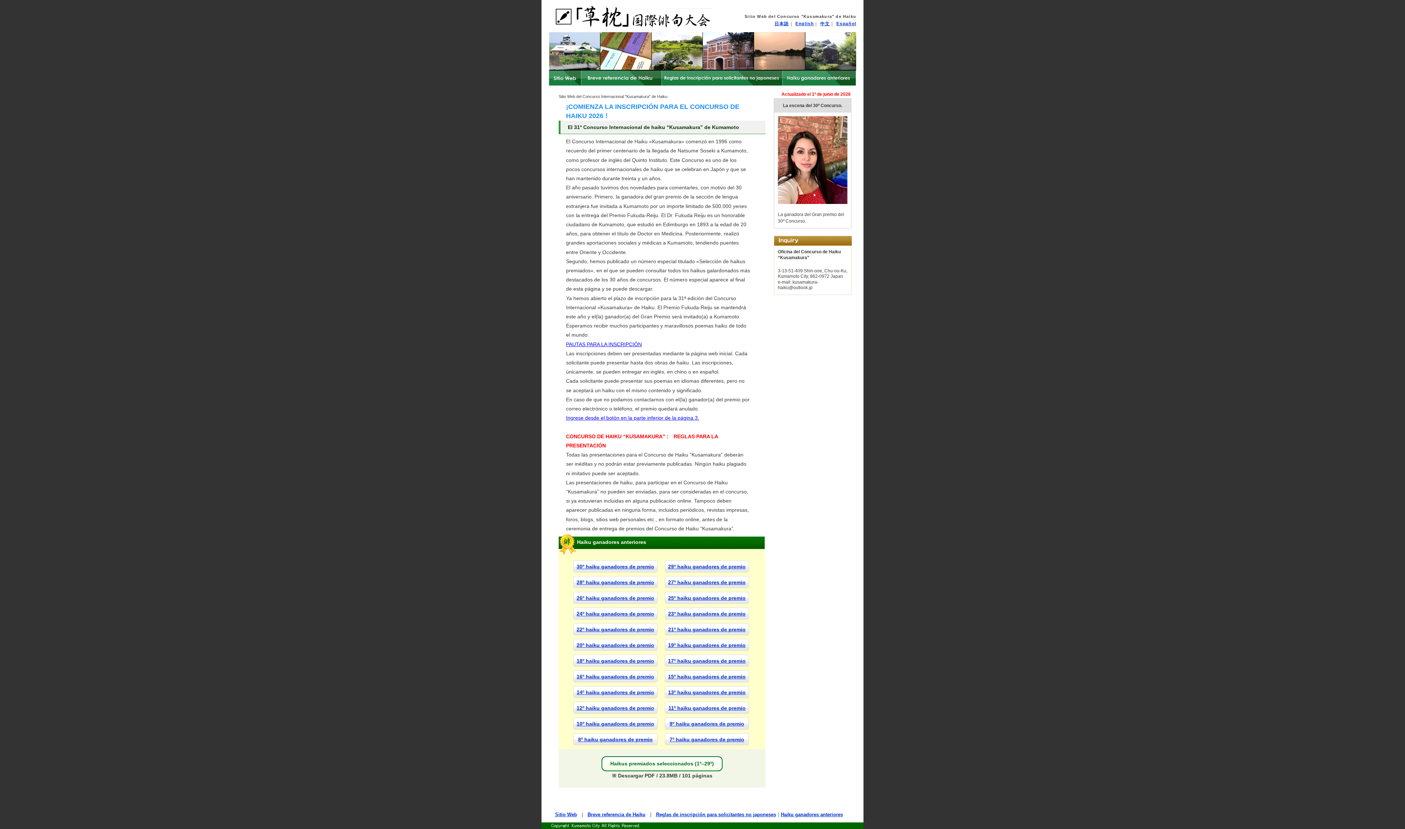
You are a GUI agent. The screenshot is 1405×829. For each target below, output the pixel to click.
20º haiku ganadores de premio (615, 645)
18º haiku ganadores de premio (615, 661)
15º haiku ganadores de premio (707, 677)
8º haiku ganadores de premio (615, 739)
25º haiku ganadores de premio (707, 598)
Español (846, 23)
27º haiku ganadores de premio (707, 582)
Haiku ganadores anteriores (812, 814)
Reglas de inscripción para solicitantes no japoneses (716, 814)
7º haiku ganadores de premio (707, 739)
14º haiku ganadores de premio (615, 692)
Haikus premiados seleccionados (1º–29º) (662, 763)
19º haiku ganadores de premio (707, 645)
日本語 (782, 23)
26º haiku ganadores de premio (615, 598)
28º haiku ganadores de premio (615, 582)
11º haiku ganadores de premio (707, 708)
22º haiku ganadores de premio (615, 629)
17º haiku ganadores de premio (707, 661)
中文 (825, 23)
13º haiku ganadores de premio (707, 692)
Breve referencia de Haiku (616, 814)
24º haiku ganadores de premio (615, 614)
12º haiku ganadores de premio (615, 708)
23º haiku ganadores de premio (707, 614)
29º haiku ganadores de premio (707, 566)
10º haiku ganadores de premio (615, 724)
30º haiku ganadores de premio (615, 566)
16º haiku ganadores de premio (615, 677)
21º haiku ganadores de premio (707, 629)
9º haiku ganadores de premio (707, 724)
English (804, 23)
